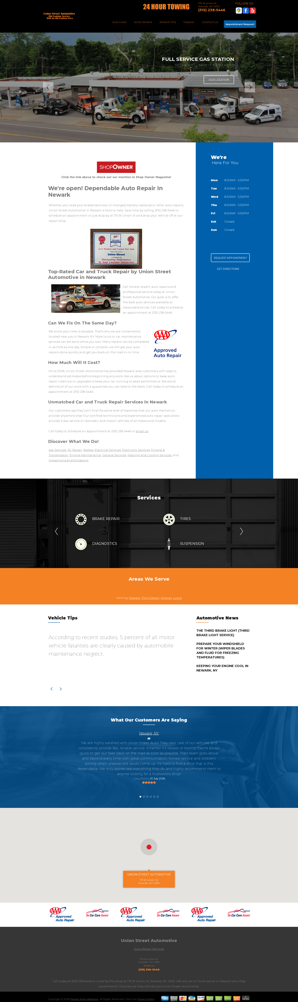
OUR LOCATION (219, 79)
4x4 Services (57, 450)
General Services (114, 455)
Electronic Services (136, 450)
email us (142, 431)
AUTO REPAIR (143, 22)
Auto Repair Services (149, 949)
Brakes (88, 450)
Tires (185, 519)
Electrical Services (108, 450)
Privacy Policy (146, 999)
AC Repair (75, 450)
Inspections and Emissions (68, 460)
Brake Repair (106, 519)
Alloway (166, 598)
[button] (149, 847)
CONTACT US (210, 22)
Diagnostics (104, 544)
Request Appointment (230, 257)
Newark (134, 598)
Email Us (149, 965)
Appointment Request (240, 24)
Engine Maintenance (85, 455)
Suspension (192, 544)
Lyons (177, 598)
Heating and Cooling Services (149, 455)
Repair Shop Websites (84, 999)
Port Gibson (150, 598)
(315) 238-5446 (211, 10)
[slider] (149, 782)
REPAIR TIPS (168, 22)
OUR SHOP (119, 22)
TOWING (188, 22)
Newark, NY (149, 733)
